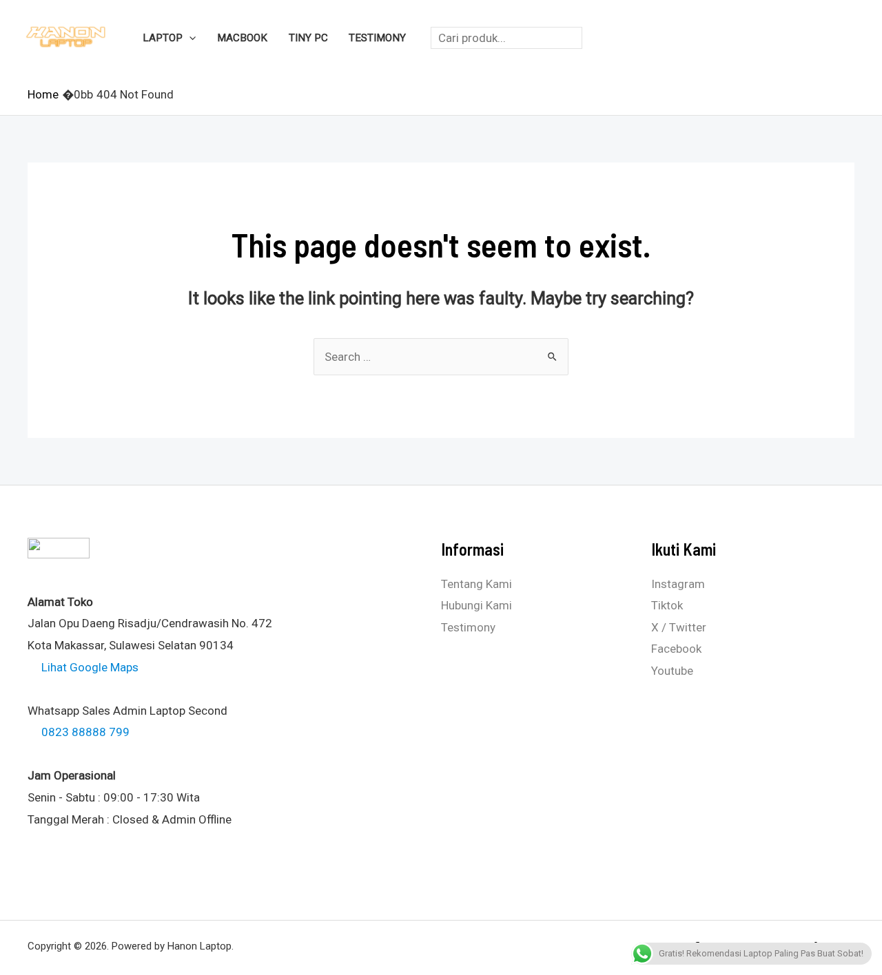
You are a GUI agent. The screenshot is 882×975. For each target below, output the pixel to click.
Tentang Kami (476, 584)
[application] (189, 38)
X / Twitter (678, 627)
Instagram (678, 584)
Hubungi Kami (476, 605)
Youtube (672, 671)
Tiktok (667, 605)
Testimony (468, 627)
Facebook (676, 649)
